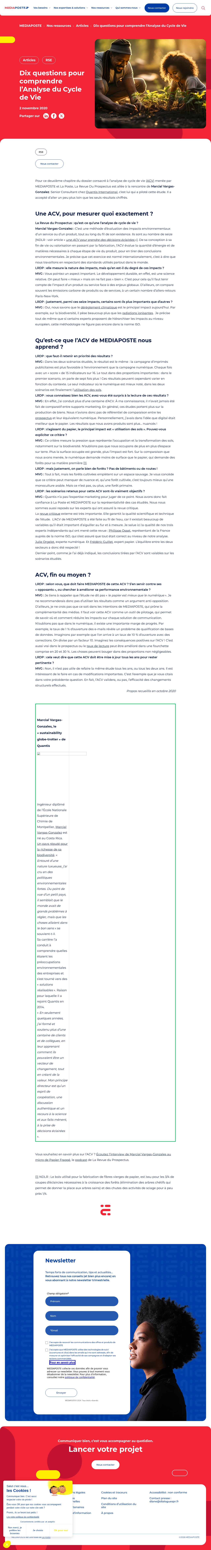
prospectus (43, 418)
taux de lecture (98, 646)
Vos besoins (40, 7)
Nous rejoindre (185, 7)
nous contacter (49, 163)
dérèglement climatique (99, 307)
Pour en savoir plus (62, 1362)
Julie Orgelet (44, 542)
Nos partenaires (73, 1507)
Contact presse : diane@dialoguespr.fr (164, 1500)
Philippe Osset (119, 530)
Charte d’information (77, 1513)
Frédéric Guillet (101, 542)
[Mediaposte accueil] (17, 7)
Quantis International (102, 192)
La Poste (46, 1537)
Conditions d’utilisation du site (118, 1505)
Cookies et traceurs (114, 1492)
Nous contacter (157, 7)
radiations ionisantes (137, 313)
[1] (85, 463)
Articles (82, 26)
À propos (107, 1513)
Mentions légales (74, 1492)
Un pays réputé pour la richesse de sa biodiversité (52, 849)
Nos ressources (100, 7)
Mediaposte (30, 26)
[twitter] (61, 116)
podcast (81, 1160)
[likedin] (46, 116)
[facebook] (54, 116)
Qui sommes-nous (126, 7)
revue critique (50, 514)
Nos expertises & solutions (69, 7)
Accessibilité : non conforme (168, 1492)
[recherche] (203, 8)
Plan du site (109, 1498)
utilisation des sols (87, 390)
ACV (150, 181)
